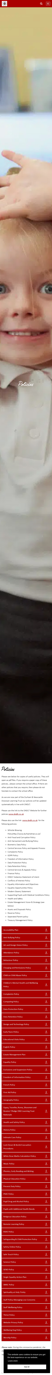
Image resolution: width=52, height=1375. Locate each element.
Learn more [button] (13, 1361)
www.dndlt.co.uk (16, 814)
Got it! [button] (27, 1367)
